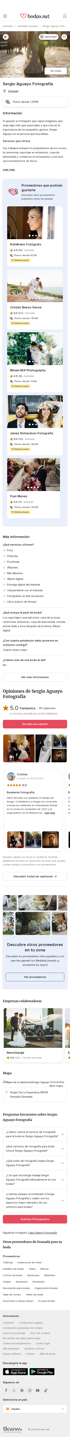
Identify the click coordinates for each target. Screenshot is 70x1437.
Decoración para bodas (16, 1288)
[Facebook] (6, 1390)
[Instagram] (30, 1390)
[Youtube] (37, 1390)
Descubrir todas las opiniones (33, 876)
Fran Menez (18, 496)
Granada (8, 26)
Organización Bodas (46, 1288)
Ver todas (55, 70)
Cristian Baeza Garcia (25, 307)
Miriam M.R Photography (28, 370)
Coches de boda (12, 1275)
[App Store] (15, 1374)
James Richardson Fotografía (31, 433)
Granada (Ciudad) (28, 26)
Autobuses (33, 1275)
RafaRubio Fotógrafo (25, 244)
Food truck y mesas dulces (18, 1301)
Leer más (9, 169)
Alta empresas (11, 1348)
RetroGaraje (15, 1053)
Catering (8, 1262)
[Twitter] (14, 1390)
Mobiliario (49, 1275)
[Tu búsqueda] (6, 37)
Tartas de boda (34, 1294)
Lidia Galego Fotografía (42, 1233)
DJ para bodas (46, 1301)
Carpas (7, 1281)
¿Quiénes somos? (34, 1348)
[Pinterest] (22, 1390)
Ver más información (35, 677)
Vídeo (32, 1268)
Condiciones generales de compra (23, 1327)
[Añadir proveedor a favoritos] (64, 37)
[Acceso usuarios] (65, 16)
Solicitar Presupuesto (35, 1219)
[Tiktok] (45, 1390)
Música (44, 1268)
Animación (22, 1281)
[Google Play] (42, 1374)
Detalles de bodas (13, 1268)
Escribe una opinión (35, 724)
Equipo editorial (12, 1353)
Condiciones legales (31, 1322)
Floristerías (38, 1281)
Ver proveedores (35, 977)
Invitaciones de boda (29, 1262)
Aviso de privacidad (14, 1333)
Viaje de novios (12, 1294)
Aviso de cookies (40, 1333)
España (15, 1408)
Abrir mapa (56, 1086)
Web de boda (47, 1353)
